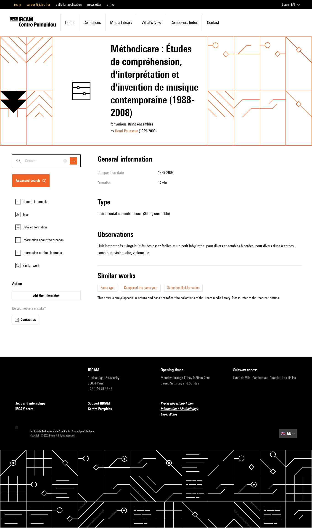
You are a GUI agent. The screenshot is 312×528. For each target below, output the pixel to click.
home (69, 22)
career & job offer (38, 4)
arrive (110, 4)
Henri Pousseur (126, 130)
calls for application (69, 4)
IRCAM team (24, 409)
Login (285, 4)
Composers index (184, 22)
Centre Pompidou (100, 409)
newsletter (94, 4)
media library (121, 22)
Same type (107, 287)
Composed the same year (141, 287)
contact (213, 22)
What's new (151, 22)
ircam (17, 4)
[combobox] (46, 160)
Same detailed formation (183, 287)
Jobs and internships (30, 403)
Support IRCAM (99, 403)
